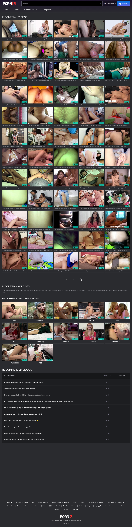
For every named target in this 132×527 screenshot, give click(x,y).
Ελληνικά (73, 506)
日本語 (50, 506)
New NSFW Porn (30, 10)
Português (107, 506)
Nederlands (110, 502)
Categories (47, 10)
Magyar (89, 506)
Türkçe (26, 502)
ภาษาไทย (34, 506)
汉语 (33, 502)
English (75, 502)
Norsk (26, 506)
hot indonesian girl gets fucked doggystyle (18, 427)
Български (75, 509)
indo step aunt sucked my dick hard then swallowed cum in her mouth (27, 395)
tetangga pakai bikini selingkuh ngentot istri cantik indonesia (23, 382)
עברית (115, 506)
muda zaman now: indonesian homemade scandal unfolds (23, 414)
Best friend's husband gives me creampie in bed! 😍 (21, 420)
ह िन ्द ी (92, 502)
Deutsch (83, 502)
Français (18, 502)
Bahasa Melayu (56, 502)
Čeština (81, 506)
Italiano (101, 502)
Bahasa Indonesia (43, 502)
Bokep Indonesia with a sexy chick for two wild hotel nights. (23, 433)
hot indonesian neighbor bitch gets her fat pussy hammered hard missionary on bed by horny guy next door (39, 401)
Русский (66, 502)
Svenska (65, 509)
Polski (122, 506)
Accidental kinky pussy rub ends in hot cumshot (19, 388)
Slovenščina (120, 502)
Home (7, 10)
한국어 (43, 506)
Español (9, 502)
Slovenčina (10, 506)
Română (56, 509)
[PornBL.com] (9, 3)
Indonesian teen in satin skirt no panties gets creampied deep (24, 439)
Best (16, 10)
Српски (19, 506)
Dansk (65, 506)
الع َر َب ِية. (98, 506)
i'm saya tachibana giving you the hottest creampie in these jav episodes (27, 407)
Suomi (58, 506)
